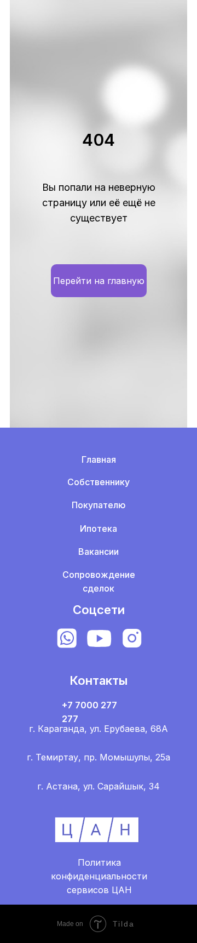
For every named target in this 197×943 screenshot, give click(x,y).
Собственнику (98, 481)
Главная (99, 459)
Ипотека (98, 528)
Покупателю (99, 504)
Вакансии (98, 551)
